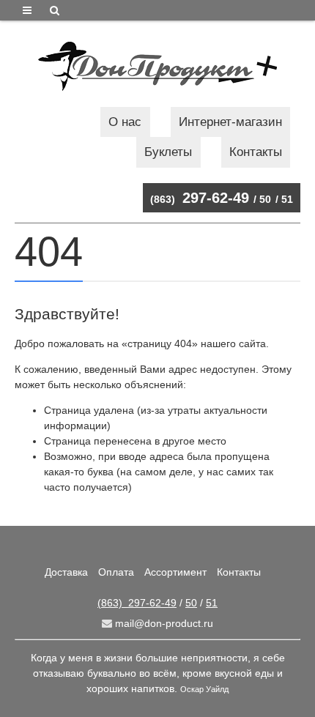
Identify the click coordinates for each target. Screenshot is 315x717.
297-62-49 (199, 198)
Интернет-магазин (230, 122)
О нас (124, 122)
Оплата (116, 572)
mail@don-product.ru (162, 623)
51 (287, 199)
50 (265, 199)
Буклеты (168, 152)
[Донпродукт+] (157, 66)
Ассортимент (175, 572)
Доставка (66, 572)
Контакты (255, 152)
